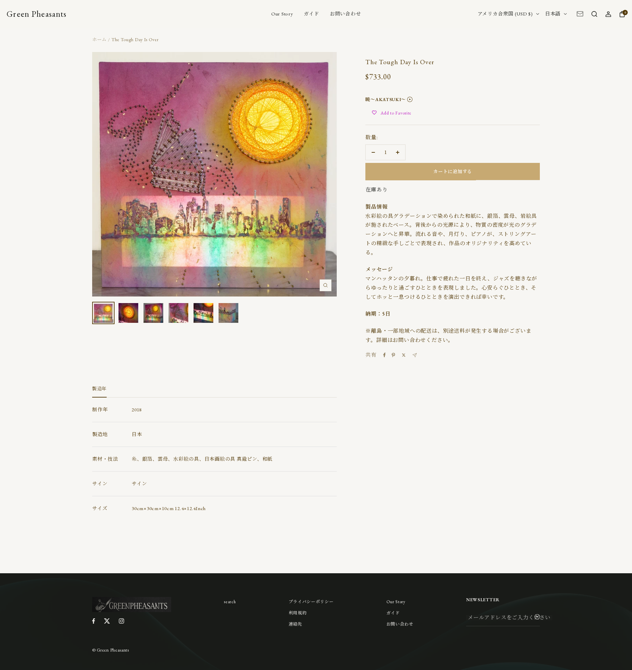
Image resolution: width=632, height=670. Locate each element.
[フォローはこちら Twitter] (107, 621)
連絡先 (295, 624)
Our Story (282, 14)
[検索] (594, 14)
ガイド (311, 14)
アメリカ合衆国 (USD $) (505, 14)
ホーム (99, 39)
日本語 (553, 14)
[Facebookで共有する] (384, 355)
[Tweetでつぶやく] (404, 355)
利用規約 (298, 613)
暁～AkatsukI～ (385, 99)
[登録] (537, 618)
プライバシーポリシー (311, 602)
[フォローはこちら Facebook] (93, 621)
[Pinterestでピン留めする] (393, 355)
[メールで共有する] (414, 355)
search (230, 602)
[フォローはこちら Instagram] (121, 621)
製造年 (99, 389)
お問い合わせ (345, 14)
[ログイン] (608, 14)
